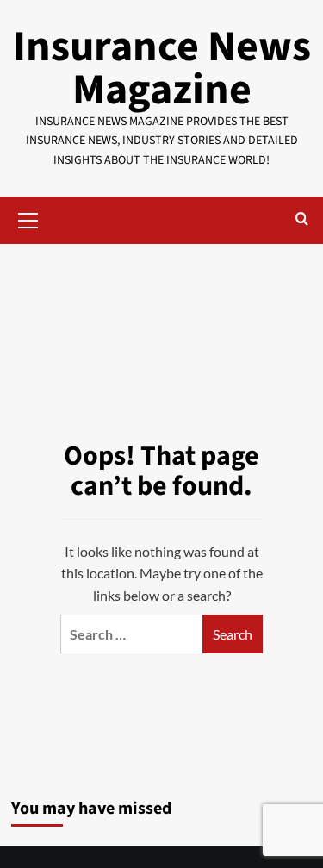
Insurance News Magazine (162, 68)
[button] (28, 218)
